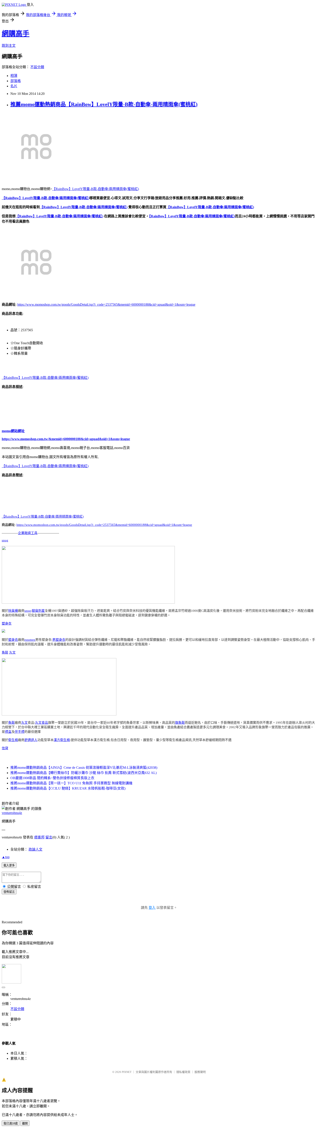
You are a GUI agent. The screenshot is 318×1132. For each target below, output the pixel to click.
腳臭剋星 (38, 610)
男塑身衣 (58, 639)
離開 (25, 1123)
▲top (6, 857)
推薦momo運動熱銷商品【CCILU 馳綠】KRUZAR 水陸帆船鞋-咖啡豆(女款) (67, 788)
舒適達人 (30, 740)
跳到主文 (9, 45)
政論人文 (35, 849)
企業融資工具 (27, 533)
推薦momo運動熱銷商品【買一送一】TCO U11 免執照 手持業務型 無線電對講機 (71, 783)
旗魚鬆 (180, 722)
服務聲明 (200, 1072)
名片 (13, 86)
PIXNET (127, 1072)
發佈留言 (9, 891)
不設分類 (37, 67)
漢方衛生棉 (62, 740)
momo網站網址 (13, 431)
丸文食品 (41, 722)
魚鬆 (5, 652)
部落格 (15, 81)
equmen (29, 639)
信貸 (5, 748)
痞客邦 (39, 837)
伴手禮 (19, 731)
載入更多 (9, 865)
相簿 (13, 76)
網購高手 (15, 33)
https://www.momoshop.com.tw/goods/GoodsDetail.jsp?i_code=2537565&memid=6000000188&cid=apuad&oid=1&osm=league (106, 304)
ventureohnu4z (12, 813)
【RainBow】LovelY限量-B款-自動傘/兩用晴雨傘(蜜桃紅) (95, 189)
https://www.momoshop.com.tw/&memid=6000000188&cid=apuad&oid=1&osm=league (66, 439)
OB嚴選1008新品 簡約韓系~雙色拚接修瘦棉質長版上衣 (52, 778)
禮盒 (8, 731)
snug (5, 540)
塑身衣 (6, 623)
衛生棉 (13, 740)
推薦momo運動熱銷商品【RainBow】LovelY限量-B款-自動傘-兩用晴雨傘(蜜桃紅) (104, 104)
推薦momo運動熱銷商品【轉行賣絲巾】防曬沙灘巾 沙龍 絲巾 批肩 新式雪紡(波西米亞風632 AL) (83, 773)
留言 (48, 837)
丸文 (12, 652)
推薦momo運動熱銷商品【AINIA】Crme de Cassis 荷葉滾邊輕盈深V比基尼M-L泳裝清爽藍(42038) (83, 767)
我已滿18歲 (10, 1123)
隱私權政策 (183, 1072)
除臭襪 (13, 610)
